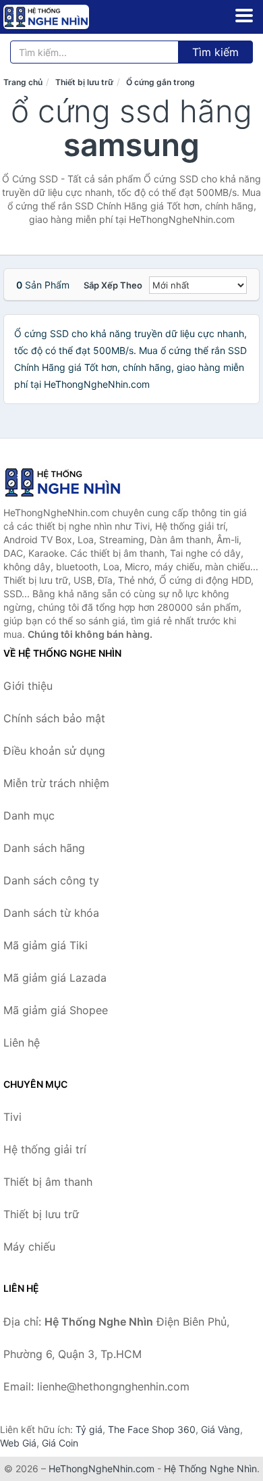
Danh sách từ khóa (51, 913)
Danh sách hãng (44, 848)
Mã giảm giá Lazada (55, 977)
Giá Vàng (220, 1429)
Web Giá (18, 1443)
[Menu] (244, 15)
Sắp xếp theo (113, 285)
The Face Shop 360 (152, 1429)
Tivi (12, 1117)
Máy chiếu (29, 1246)
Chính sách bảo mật (54, 718)
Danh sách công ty (51, 880)
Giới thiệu (28, 686)
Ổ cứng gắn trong (160, 82)
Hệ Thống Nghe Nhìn (210, 1468)
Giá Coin (60, 1443)
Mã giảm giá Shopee (55, 1010)
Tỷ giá (89, 1429)
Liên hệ (21, 1042)
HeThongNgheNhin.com (101, 1468)
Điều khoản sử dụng (54, 750)
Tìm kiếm (215, 52)
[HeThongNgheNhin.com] (62, 16)
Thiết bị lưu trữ (84, 82)
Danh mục (29, 815)
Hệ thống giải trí (44, 1149)
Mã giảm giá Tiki (45, 945)
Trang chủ (22, 82)
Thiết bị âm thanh (47, 1181)
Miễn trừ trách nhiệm (56, 783)
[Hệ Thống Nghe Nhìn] (70, 482)
